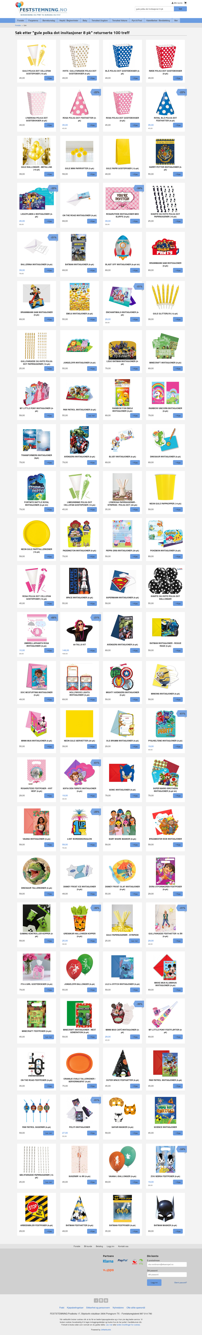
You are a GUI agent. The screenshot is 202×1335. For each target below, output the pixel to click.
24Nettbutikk (106, 1329)
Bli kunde (88, 1246)
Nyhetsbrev (118, 1307)
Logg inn (110, 1246)
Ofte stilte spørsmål (136, 1307)
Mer (176, 20)
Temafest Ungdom (100, 20)
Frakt (61, 1307)
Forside (20, 20)
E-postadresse (153, 1260)
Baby (85, 20)
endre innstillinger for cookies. (129, 1324)
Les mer (109, 1324)
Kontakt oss (123, 1246)
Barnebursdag (49, 20)
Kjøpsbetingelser (75, 1307)
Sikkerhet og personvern (98, 1307)
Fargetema (33, 20)
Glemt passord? (180, 1282)
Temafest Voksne (119, 20)
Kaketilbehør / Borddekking (158, 20)
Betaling (99, 1246)
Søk (180, 8)
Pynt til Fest (137, 20)
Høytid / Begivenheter (69, 20)
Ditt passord (152, 1270)
